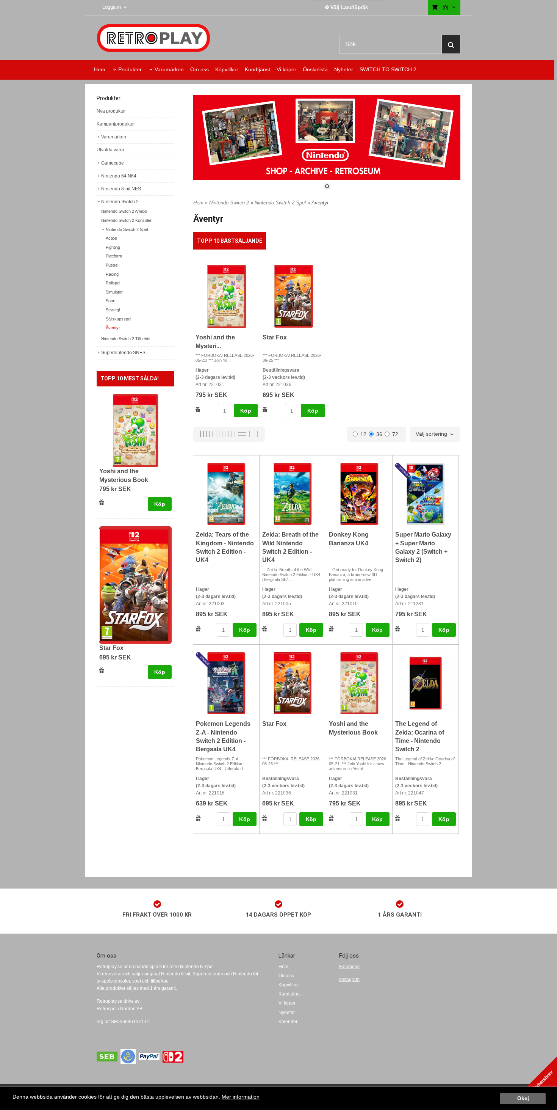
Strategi (113, 310)
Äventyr (113, 327)
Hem (99, 69)
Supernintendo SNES (123, 352)
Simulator (114, 292)
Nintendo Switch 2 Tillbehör (126, 338)
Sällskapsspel (118, 319)
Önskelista (315, 69)
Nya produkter (111, 111)
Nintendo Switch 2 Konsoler (126, 220)
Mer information (241, 1097)
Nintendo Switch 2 (120, 201)
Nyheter (343, 69)
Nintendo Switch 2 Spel (127, 229)
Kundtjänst (257, 69)
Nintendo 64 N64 (118, 176)
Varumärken (169, 69)
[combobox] (435, 434)
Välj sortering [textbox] (431, 434)
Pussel (112, 265)
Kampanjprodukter (116, 124)
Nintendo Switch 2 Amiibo (124, 211)
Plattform (114, 256)
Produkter (130, 69)
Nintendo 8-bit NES (121, 189)
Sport (111, 300)
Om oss (199, 69)
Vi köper (286, 69)
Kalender (287, 1021)
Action (111, 238)
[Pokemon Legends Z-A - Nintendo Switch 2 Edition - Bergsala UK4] (204, 660)
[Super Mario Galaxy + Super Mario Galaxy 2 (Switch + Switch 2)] (403, 471)
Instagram (349, 979)
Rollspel (113, 283)
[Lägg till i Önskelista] (101, 502)
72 (395, 434)
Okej (523, 1098)
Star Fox (111, 648)
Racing (112, 274)
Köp (159, 504)
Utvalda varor (110, 149)
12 (363, 434)
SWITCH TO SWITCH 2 (388, 69)
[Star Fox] (135, 585)
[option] (226, 341)
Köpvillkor (226, 69)
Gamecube (112, 163)
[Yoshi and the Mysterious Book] (135, 430)
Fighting (113, 247)
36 (379, 434)
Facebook (349, 966)
